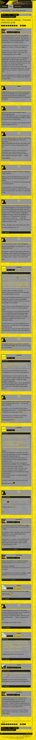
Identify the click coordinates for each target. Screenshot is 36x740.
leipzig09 (19, 267)
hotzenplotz (19, 29)
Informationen (18, 6)
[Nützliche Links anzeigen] (30, 14)
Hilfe (31, 733)
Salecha (19, 665)
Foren (10, 6)
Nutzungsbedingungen (27, 735)
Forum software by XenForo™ (8, 736)
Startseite (4, 6)
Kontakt (27, 733)
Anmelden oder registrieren (24, 1)
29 (20, 25)
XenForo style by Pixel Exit (18, 738)
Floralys (12, 549)
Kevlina (3, 549)
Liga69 (19, 86)
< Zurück (3, 25)
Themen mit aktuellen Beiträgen (19, 10)
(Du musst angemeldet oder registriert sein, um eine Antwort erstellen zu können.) (16, 722)
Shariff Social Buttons (19, 736)
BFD (2, 733)
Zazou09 (4, 579)
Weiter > (24, 25)
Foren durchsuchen (6, 10)
